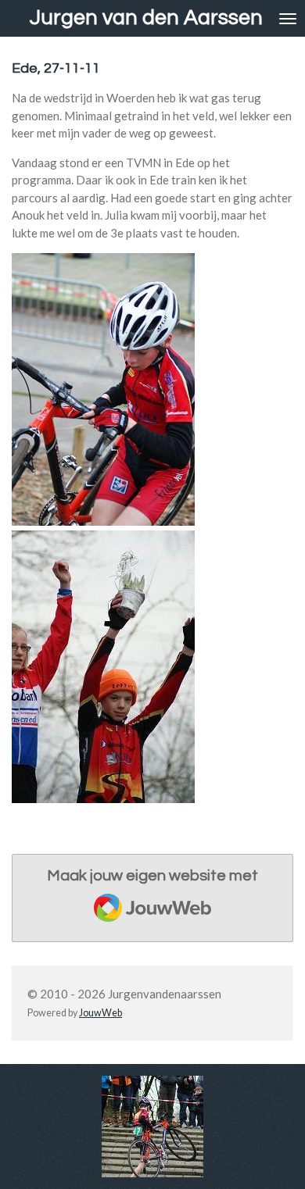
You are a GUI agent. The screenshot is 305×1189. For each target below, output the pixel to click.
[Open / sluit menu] (288, 18)
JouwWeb (100, 1013)
